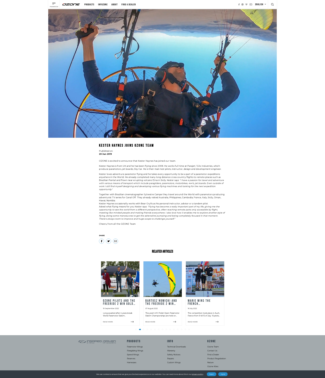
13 (181, 329)
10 (170, 329)
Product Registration (216, 358)
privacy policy (197, 374)
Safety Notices (173, 354)
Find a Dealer (213, 354)
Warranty (171, 351)
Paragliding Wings (135, 351)
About (114, 4)
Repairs (170, 358)
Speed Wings (133, 354)
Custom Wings (174, 362)
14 (185, 329)
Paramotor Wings (135, 347)
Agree (223, 374)
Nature (210, 362)
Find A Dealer (128, 4)
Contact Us (212, 351)
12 (177, 329)
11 (174, 329)
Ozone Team (213, 347)
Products (89, 4)
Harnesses (131, 362)
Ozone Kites (212, 366)
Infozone (103, 4)
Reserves (131, 358)
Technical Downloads (176, 347)
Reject (211, 374)
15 (189, 329)
